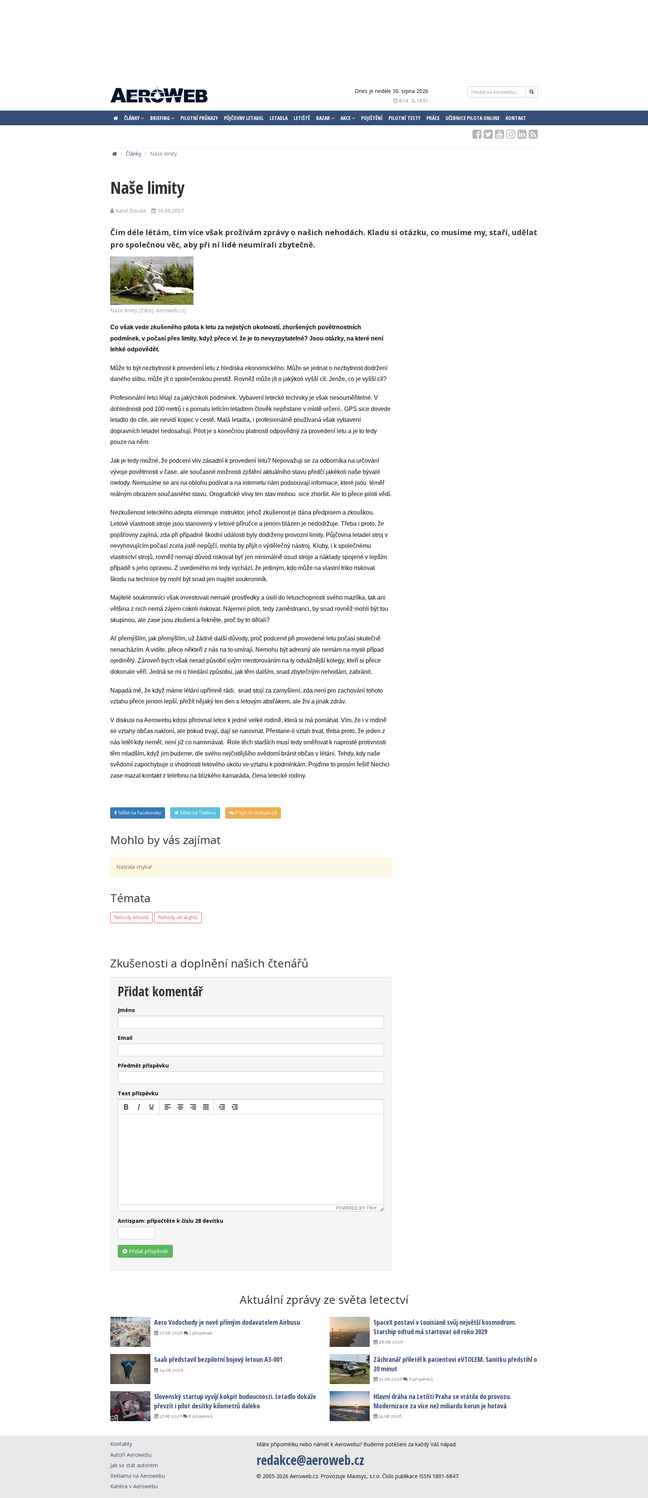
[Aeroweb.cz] (159, 95)
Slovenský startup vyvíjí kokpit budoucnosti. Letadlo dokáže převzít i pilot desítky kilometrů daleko (235, 1401)
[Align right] (193, 1107)
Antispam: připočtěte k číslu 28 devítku (170, 1220)
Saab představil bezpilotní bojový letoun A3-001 (218, 1359)
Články (133, 153)
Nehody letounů (131, 917)
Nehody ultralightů (178, 917)
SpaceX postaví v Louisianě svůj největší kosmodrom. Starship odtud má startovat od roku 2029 (445, 1327)
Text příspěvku (138, 1093)
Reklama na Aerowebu (137, 1475)
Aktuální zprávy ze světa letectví (324, 1299)
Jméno (126, 1010)
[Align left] (167, 1107)
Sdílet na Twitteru (197, 813)
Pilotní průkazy (199, 117)
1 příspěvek (200, 1333)
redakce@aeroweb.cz (310, 1460)
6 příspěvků (420, 1379)
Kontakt (516, 117)
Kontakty (121, 1443)
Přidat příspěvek (147, 1251)
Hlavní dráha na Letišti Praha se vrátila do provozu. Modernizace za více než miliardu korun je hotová (442, 1401)
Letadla (279, 117)
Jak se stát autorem (134, 1465)
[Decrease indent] (222, 1107)
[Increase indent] (234, 1107)
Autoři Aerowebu (131, 1454)
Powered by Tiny (356, 1208)
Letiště (302, 117)
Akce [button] (346, 117)
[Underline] (151, 1107)
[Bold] (126, 1107)
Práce (433, 117)
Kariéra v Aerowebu (134, 1486)
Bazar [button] (323, 117)
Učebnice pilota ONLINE (473, 117)
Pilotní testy (404, 117)
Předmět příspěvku (143, 1065)
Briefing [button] (160, 117)
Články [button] (132, 117)
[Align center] (180, 1107)
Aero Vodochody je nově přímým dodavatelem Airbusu (227, 1322)
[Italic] (138, 1107)
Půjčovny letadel (244, 117)
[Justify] (206, 1107)
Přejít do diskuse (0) (255, 813)
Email (125, 1037)
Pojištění (371, 117)
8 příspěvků (200, 1416)
